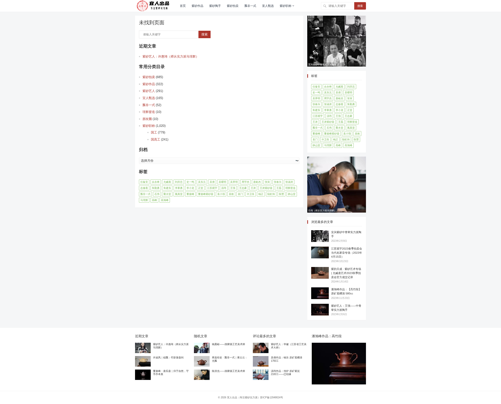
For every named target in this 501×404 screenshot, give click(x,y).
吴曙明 (222, 181)
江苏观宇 (212, 188)
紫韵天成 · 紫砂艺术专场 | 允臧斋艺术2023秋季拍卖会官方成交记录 (346, 273)
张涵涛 (289, 181)
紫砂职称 (285, 5)
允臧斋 (167, 181)
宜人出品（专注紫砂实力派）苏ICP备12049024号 (255, 397)
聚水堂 (167, 194)
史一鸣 (190, 181)
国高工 (155, 139)
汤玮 (223, 188)
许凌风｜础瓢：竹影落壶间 (168, 357)
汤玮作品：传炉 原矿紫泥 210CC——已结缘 (285, 373)
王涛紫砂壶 (266, 188)
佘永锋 (155, 181)
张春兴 (277, 181)
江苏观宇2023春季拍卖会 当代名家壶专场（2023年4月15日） (346, 252)
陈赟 (281, 194)
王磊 (278, 188)
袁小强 (221, 194)
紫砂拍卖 (233, 5)
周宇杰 (245, 181)
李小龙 (190, 188)
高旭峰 (165, 200)
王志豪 (243, 188)
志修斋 (144, 188)
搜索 (360, 5)
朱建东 (167, 188)
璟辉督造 (148, 112)
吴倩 (212, 181)
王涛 (253, 188)
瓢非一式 (250, 5)
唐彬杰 (257, 181)
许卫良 (250, 194)
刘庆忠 (179, 181)
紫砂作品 (197, 5)
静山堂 (292, 194)
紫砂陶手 (215, 5)
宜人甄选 (268, 5)
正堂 (200, 188)
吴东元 (202, 181)
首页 (183, 5)
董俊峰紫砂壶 (205, 194)
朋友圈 (147, 119)
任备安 (144, 181)
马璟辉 (144, 200)
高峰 (154, 200)
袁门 (240, 194)
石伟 (156, 194)
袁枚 (231, 194)
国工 (154, 132)
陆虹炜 (271, 194)
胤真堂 (179, 194)
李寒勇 (179, 188)
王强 (232, 188)
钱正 (260, 194)
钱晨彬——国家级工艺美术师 (228, 344)
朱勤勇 (155, 188)
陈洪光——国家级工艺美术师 (228, 371)
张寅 (267, 181)
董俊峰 (190, 194)
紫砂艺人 (148, 91)
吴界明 (234, 181)
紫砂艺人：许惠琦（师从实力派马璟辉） (170, 56)
